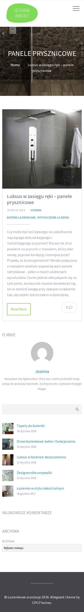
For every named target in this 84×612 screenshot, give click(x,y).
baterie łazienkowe (21, 217)
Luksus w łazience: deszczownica (41, 457)
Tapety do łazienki (31, 425)
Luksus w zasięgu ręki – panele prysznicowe (39, 199)
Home (15, 65)
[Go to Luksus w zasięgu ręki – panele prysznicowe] (42, 149)
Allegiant (57, 597)
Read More (19, 309)
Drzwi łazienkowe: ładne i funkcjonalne (46, 441)
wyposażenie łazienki (53, 217)
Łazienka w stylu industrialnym (40, 488)
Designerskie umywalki (34, 472)
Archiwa (8, 541)
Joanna (35, 210)
